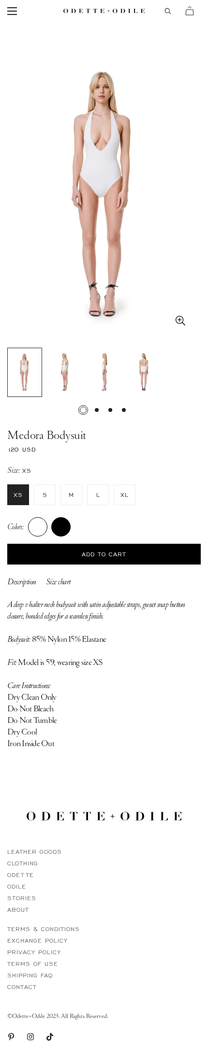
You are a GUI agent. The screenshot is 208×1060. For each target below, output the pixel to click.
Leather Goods (34, 852)
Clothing (22, 863)
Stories (21, 898)
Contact (22, 987)
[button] (189, 11)
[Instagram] (30, 1037)
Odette (20, 875)
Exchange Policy (37, 940)
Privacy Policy (34, 952)
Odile (16, 886)
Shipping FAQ (30, 975)
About (18, 909)
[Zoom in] (180, 321)
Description (21, 581)
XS (18, 495)
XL (124, 495)
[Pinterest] (11, 1037)
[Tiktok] (50, 1037)
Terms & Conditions (43, 929)
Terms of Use (32, 964)
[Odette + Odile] (104, 11)
